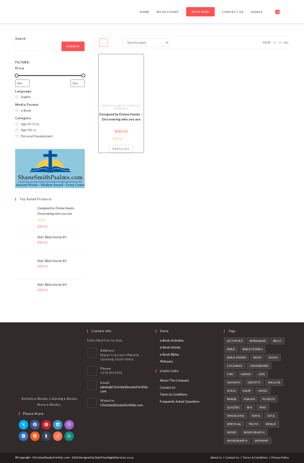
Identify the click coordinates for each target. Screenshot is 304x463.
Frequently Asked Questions (179, 401)
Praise (232, 399)
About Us (216, 457)
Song (256, 415)
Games (246, 374)
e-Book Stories (170, 347)
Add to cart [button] (121, 148)
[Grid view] (103, 42)
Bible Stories (252, 349)
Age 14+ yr (123, 105)
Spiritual (234, 424)
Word (231, 432)
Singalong (235, 415)
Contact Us (167, 387)
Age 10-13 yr (109, 105)
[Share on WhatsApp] (69, 436)
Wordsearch (237, 440)
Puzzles (268, 399)
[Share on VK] (23, 436)
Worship (261, 440)
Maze (247, 390)
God (261, 374)
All (286, 42)
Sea (249, 407)
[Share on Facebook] (35, 425)
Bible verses (236, 357)
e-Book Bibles (169, 354)
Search (20, 38)
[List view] (114, 42)
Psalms (249, 399)
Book (273, 357)
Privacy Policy (280, 457)
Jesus (231, 390)
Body (257, 357)
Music (263, 390)
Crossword (259, 366)
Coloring (234, 366)
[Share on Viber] (69, 425)
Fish (230, 374)
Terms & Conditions (173, 394)
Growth (233, 382)
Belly (277, 341)
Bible (231, 349)
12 (274, 42)
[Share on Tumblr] (46, 436)
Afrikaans (166, 361)
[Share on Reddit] (35, 436)
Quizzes (233, 407)
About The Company (174, 380)
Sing (262, 407)
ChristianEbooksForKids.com (121, 405)
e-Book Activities (172, 340)
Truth (253, 424)
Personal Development (127, 107)
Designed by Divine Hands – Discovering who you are (121, 116)
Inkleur (274, 382)
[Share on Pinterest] (46, 425)
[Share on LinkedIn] (57, 425)
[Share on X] (23, 425)
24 (280, 42)
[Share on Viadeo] (57, 436)
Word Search (254, 432)
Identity (254, 382)
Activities (234, 341)
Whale (271, 424)
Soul (271, 415)
